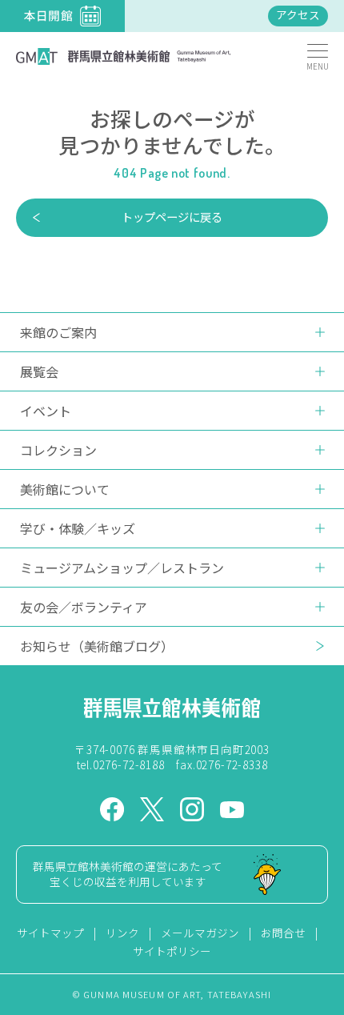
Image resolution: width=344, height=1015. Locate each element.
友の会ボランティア (83, 606)
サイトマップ (50, 933)
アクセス (298, 14)
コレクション (58, 449)
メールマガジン (200, 933)
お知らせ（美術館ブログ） (97, 646)
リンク (122, 933)
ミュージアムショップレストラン (122, 567)
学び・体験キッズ (77, 528)
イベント (45, 410)
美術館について (65, 489)
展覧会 (39, 371)
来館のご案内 (58, 332)
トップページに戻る (172, 216)
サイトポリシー (172, 951)
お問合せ (283, 933)
